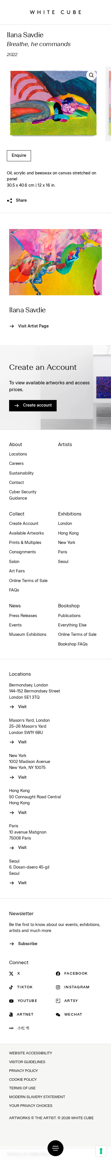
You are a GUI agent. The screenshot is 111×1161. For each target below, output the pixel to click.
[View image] (91, 75)
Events (15, 625)
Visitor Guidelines (27, 1062)
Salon (14, 562)
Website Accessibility (30, 1053)
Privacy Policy (23, 1071)
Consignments (22, 552)
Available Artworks (26, 533)
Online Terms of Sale (28, 581)
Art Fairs (17, 571)
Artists (65, 444)
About (15, 444)
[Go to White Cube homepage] (55, 12)
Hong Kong (68, 533)
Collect (16, 514)
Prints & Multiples (25, 543)
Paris (62, 552)
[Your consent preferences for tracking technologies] (101, 1151)
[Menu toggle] (55, 1148)
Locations (18, 454)
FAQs (14, 590)
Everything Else (72, 625)
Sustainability (21, 473)
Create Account (23, 524)
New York (66, 543)
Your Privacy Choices (30, 1106)
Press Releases (23, 616)
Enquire (19, 156)
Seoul (63, 562)
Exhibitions (69, 514)
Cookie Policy (23, 1080)
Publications (69, 616)
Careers (16, 464)
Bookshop (69, 606)
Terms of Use (22, 1088)
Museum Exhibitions (27, 635)
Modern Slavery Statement (37, 1097)
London (65, 524)
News (15, 606)
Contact (16, 483)
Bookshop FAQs (73, 644)
